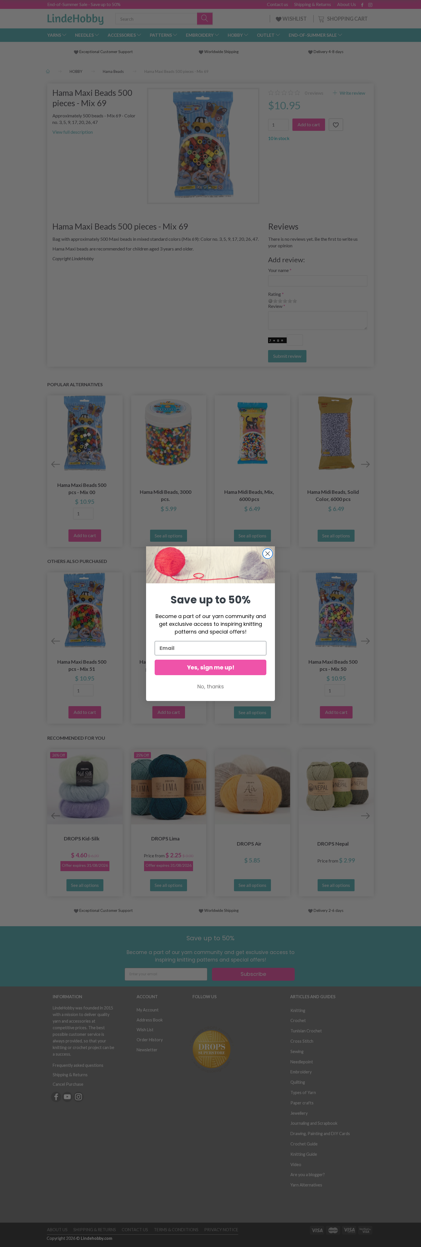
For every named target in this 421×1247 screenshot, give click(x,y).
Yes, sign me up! (210, 667)
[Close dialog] (268, 554)
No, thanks (210, 686)
